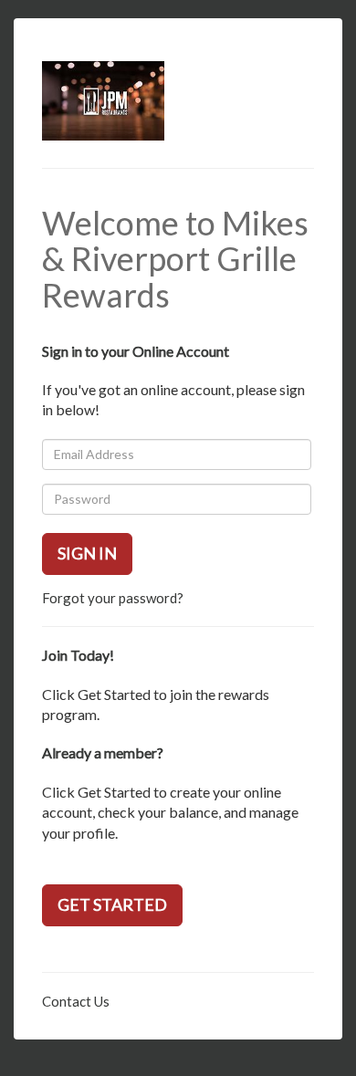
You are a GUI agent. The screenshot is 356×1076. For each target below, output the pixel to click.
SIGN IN (87, 553)
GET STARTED (112, 904)
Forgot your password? (112, 598)
